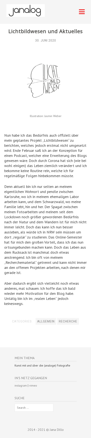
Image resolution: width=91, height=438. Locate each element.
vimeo (33, 385)
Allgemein (46, 321)
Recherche (68, 321)
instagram (21, 385)
